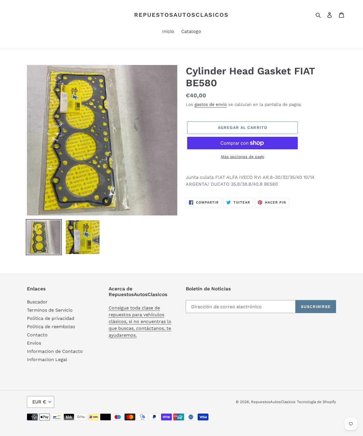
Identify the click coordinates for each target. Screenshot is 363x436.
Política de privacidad (50, 318)
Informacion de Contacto (55, 351)
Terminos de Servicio (50, 310)
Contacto (37, 335)
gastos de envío (211, 104)
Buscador (37, 302)
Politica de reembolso (51, 326)
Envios (34, 343)
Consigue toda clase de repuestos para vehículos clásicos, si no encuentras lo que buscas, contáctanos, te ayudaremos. (140, 321)
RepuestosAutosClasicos (181, 14)
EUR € (39, 401)
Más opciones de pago (242, 156)
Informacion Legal (47, 359)
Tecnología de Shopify (316, 402)
